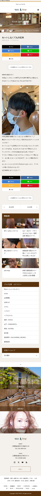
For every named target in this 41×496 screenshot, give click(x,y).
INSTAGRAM (19, 488)
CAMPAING (26, 486)
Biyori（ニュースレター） (12, 289)
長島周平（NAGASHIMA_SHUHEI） (15, 337)
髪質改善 (7, 342)
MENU (19, 486)
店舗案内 (12, 486)
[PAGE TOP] (20, 364)
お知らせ (7, 302)
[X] (19, 462)
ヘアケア (7, 311)
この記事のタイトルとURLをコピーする (20, 67)
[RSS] (26, 462)
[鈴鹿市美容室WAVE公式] (20, 438)
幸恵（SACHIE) (9, 328)
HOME (5, 486)
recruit (6, 293)
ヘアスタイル (14, 40)
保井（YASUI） (9, 320)
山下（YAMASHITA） (11, 324)
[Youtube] (22, 462)
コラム (6, 306)
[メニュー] (38, 10)
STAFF (27, 488)
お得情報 (7, 298)
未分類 (6, 333)
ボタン (20, 469)
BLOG (11, 488)
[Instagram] (15, 462)
